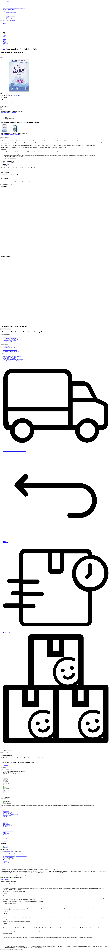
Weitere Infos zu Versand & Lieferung (8, 112)
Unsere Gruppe (6, 838)
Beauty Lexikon (6, 833)
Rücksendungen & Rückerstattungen (10, 814)
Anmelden (5, 822)
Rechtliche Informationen (7, 184)
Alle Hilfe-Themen (9, 18)
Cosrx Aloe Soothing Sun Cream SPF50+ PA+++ (13, 360)
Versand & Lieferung (7, 813)
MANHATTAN (6, 346)
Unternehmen (5, 861)
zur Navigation (6, 1)
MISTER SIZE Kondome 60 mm (9, 347)
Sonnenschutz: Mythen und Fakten (10, 337)
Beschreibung (4, 138)
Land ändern (9, 849)
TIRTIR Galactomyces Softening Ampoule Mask (13, 359)
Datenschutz (5, 854)
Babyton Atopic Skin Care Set (9, 358)
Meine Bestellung (6, 811)
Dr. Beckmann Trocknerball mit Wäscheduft (10, 134)
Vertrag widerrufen (4, 864)
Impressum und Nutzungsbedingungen (10, 853)
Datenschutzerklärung (38, 875)
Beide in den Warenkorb (5, 137)
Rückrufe (5, 834)
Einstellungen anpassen (18, 877)
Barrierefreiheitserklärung (8, 857)
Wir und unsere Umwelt (8, 831)
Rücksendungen (9, 13)
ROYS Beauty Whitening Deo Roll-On (11, 351)
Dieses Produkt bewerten (5, 329)
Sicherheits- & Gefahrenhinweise (8, 169)
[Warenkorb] (55, 33)
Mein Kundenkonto (7, 809)
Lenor (3, 49)
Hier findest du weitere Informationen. (8, 759)
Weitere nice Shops (7, 862)
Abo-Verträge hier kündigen (8, 859)
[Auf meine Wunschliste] (1, 107)
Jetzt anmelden (6, 24)
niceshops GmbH (9, 851)
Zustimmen (3, 877)
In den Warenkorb (4, 106)
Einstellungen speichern (5, 949)
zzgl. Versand (16, 95)
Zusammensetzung (5, 165)
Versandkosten (8, 14)
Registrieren (5, 823)
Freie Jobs (5, 841)
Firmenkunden (6, 817)
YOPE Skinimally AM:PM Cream (10, 350)
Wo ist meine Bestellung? (11, 12)
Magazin (4, 832)
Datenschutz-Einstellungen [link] (8, 858)
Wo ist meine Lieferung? (8, 825)
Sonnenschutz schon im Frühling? (10, 340)
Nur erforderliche (9, 877)
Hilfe (4, 11)
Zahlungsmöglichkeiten (10, 16)
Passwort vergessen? (7, 824)
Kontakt (7, 17)
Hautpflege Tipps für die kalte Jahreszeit (11, 339)
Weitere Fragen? (6, 816)
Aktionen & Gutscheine (7, 815)
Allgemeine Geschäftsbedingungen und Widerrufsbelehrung (15, 856)
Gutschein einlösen (7, 826)
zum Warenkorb (6, 3)
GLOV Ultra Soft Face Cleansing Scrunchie (12, 348)
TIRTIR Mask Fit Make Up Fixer (9, 357)
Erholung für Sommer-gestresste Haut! (10, 338)
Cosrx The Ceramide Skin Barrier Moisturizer (12, 356)
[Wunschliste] (4, 31)
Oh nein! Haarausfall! (7, 341)
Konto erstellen (6, 29)
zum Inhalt (5, 2)
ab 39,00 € (14, 8)
